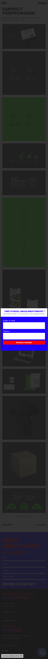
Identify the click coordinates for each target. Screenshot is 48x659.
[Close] (44, 310)
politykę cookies (14, 656)
